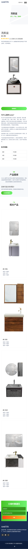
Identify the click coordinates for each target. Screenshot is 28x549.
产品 (15, 16)
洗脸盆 (19, 16)
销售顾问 (14, 108)
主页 (11, 16)
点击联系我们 (7, 193)
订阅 (14, 517)
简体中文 (20, 2)
